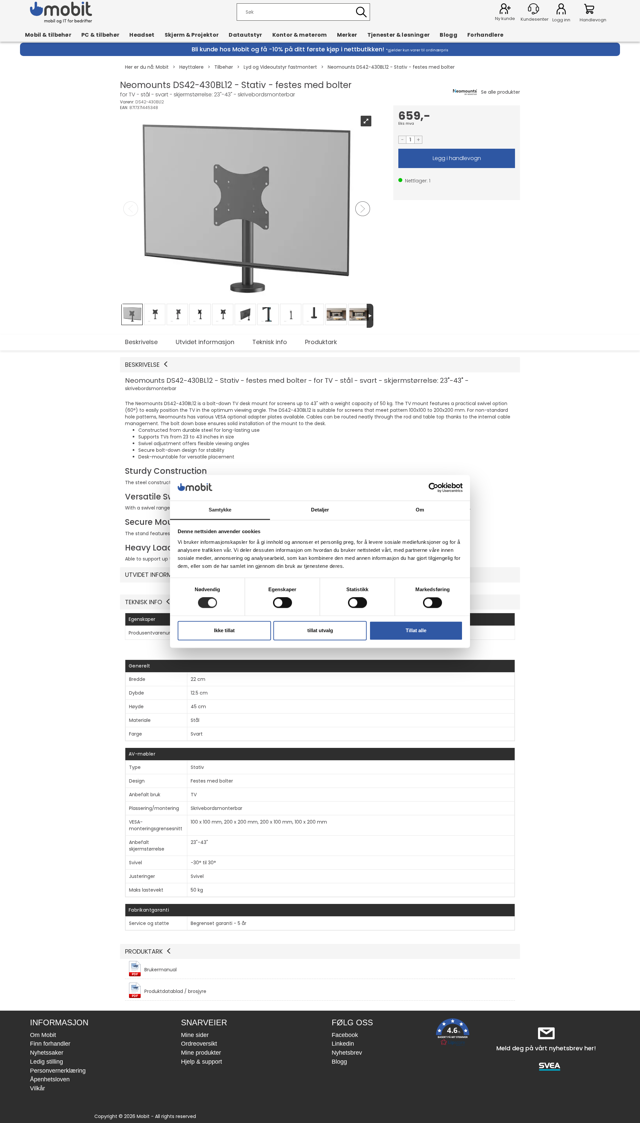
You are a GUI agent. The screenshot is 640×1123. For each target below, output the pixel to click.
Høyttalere (191, 67)
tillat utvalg (320, 630)
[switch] (282, 603)
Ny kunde (505, 18)
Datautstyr (245, 34)
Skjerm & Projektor (192, 34)
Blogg (448, 34)
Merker (347, 34)
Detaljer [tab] (320, 509)
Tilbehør (223, 67)
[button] (320, 364)
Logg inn (561, 10)
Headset (141, 34)
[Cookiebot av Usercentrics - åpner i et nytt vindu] (433, 488)
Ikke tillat (224, 630)
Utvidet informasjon (205, 342)
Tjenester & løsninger (398, 34)
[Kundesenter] (533, 8)
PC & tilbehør (100, 34)
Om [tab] (420, 509)
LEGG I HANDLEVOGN (456, 158)
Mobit (162, 67)
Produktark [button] (144, 951)
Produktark (321, 342)
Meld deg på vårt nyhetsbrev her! (546, 1048)
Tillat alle (416, 630)
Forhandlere (485, 34)
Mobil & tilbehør (48, 34)
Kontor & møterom (299, 34)
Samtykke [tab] (220, 509)
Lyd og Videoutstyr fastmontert (280, 67)
